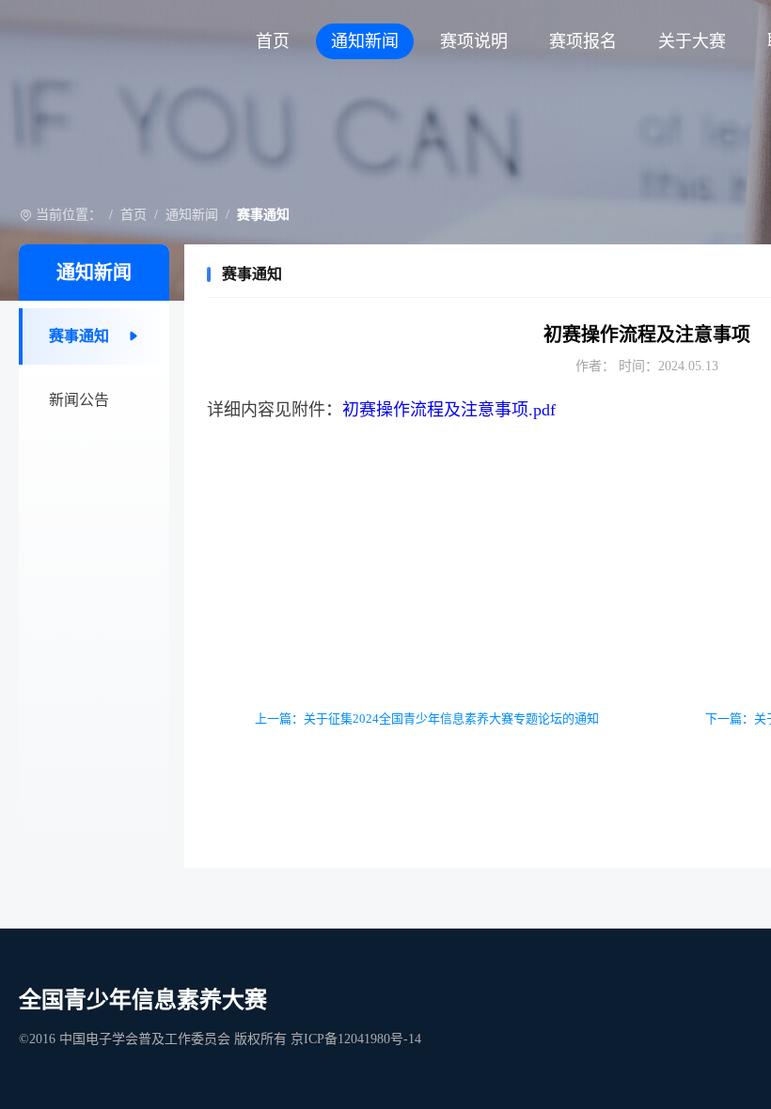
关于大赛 (692, 41)
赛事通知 (79, 336)
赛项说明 (474, 41)
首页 (273, 41)
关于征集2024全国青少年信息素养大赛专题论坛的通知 (451, 718)
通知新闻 (365, 41)
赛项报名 (583, 41)
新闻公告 (79, 400)
